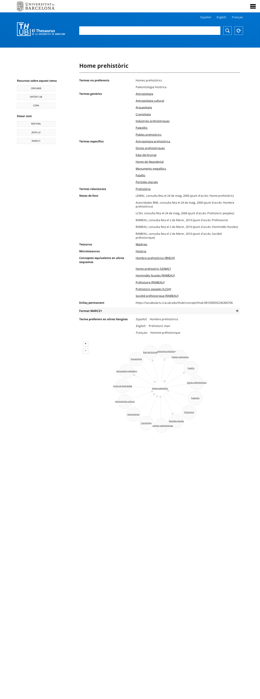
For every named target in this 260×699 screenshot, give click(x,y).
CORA (36, 105)
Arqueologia (144, 107)
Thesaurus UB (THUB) (41, 29)
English (221, 17)
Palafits (140, 175)
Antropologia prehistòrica (153, 141)
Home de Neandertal (150, 162)
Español (205, 17)
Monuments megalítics (151, 169)
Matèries (141, 244)
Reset (239, 30)
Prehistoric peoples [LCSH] (153, 289)
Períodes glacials (147, 182)
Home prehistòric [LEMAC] (153, 269)
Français (237, 17)
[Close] (253, 6)
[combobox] (150, 30)
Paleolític (142, 128)
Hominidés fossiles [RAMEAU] (155, 275)
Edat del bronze (146, 155)
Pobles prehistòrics (148, 135)
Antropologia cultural (150, 101)
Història (141, 251)
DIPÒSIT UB (36, 96)
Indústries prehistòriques (153, 121)
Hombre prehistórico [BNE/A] (155, 258)
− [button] (85, 350)
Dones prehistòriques (150, 148)
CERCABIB (36, 88)
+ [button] (85, 343)
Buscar (227, 30)
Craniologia (143, 114)
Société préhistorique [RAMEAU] (157, 296)
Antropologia (144, 94)
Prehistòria (143, 189)
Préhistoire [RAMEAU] (150, 282)
